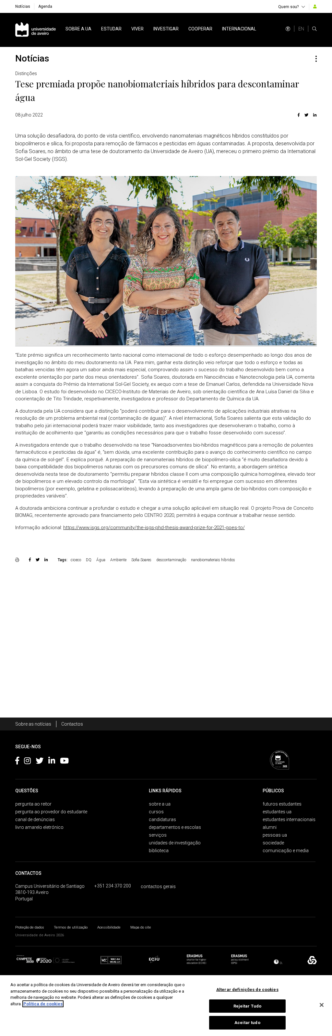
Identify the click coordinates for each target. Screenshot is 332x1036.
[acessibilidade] (287, 29)
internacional (239, 28)
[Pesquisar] (314, 28)
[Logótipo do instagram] (27, 761)
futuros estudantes (282, 804)
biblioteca (159, 850)
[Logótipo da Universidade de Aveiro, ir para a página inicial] (35, 30)
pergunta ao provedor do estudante (51, 811)
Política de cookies (43, 1003)
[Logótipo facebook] (17, 761)
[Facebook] (298, 115)
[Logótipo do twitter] (39, 761)
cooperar (200, 28)
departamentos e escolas (175, 827)
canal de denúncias (35, 819)
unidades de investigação (175, 842)
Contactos (72, 724)
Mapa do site (140, 927)
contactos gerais (158, 886)
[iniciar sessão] (315, 6)
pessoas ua (275, 835)
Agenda (45, 6)
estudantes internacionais (289, 819)
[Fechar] (321, 1005)
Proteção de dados (29, 927)
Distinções (26, 73)
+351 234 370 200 (112, 885)
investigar (166, 28)
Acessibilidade (109, 927)
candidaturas (162, 819)
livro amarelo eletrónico (39, 827)
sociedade (273, 842)
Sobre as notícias (33, 724)
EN (301, 28)
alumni (270, 827)
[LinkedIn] (314, 115)
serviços (158, 835)
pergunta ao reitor (33, 804)
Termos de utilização (71, 927)
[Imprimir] (18, 559)
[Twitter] (306, 115)
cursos (156, 811)
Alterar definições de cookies (247, 989)
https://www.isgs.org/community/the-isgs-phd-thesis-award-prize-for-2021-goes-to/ (154, 527)
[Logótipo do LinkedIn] (51, 761)
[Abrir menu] (316, 58)
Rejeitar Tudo (247, 1006)
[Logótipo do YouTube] (64, 761)
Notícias (22, 6)
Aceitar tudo (247, 1022)
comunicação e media (286, 850)
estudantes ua (277, 811)
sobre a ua (78, 28)
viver (137, 28)
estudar (111, 28)
